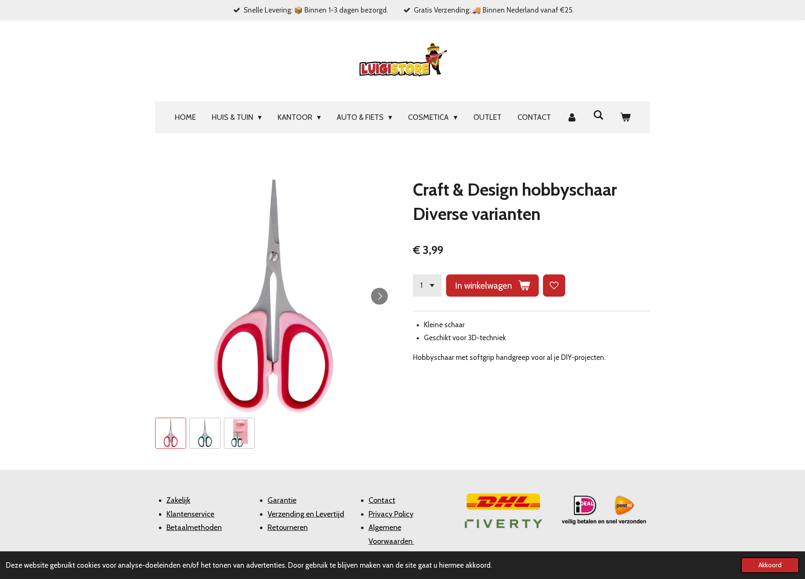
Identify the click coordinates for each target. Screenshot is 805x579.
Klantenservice (190, 514)
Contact (382, 500)
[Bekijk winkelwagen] (625, 117)
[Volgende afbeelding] (379, 296)
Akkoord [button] (770, 565)
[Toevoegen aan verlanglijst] (554, 285)
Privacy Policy (391, 514)
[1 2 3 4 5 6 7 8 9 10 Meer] (427, 285)
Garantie (281, 500)
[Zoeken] (598, 115)
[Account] (572, 117)
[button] (170, 433)
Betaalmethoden (194, 527)
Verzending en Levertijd (305, 514)
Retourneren (287, 527)
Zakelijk (178, 500)
